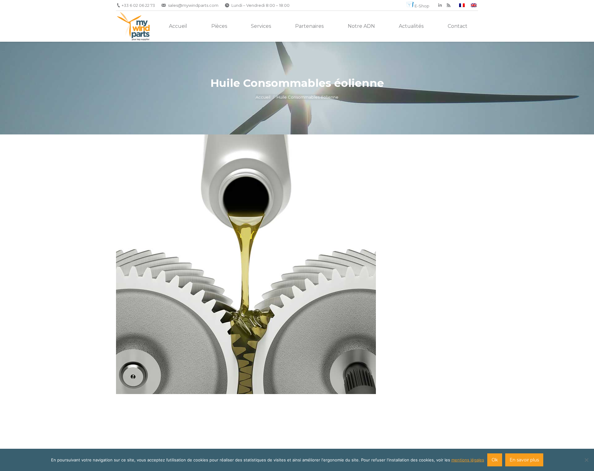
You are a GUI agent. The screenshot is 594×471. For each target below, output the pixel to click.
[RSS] (448, 5)
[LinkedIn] (440, 5)
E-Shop (422, 5)
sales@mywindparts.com (193, 5)
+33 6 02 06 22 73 (138, 5)
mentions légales (467, 459)
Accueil (263, 97)
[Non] (586, 460)
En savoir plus (524, 460)
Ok (495, 460)
